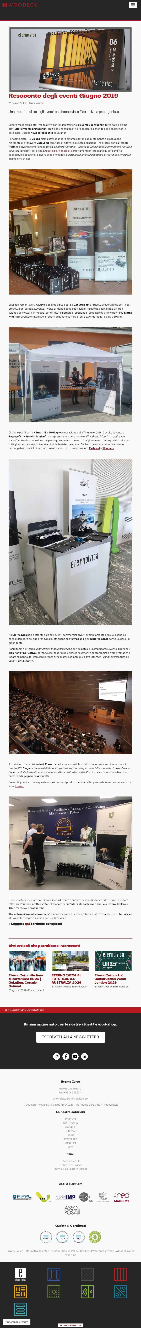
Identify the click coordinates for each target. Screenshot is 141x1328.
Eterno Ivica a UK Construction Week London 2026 (110, 979)
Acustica (49, 150)
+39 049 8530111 (73, 1092)
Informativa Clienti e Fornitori (42, 1251)
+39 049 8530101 (72, 1088)
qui (27, 924)
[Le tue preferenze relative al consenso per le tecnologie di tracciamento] (16, 1322)
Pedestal (70, 1119)
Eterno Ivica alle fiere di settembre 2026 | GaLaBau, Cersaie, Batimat (26, 981)
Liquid (70, 1135)
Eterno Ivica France (70, 1165)
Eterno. (19, 786)
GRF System (70, 1123)
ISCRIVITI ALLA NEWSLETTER (70, 1037)
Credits (84, 1251)
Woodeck (70, 1127)
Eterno (70, 1131)
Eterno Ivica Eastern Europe (70, 1168)
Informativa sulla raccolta (70, 1325)
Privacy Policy (15, 1251)
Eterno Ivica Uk (71, 1161)
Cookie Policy (70, 1251)
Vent (70, 1146)
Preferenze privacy (102, 1251)
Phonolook (63, 150)
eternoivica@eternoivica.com (70, 1098)
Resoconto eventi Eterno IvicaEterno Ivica (20, 5)
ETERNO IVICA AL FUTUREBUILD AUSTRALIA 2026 (67, 979)
